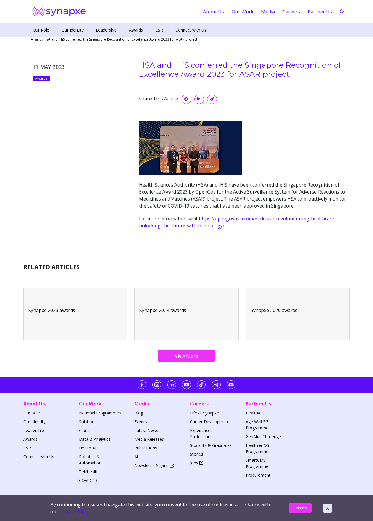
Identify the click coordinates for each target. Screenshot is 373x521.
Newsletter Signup (152, 465)
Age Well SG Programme (257, 425)
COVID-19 (88, 480)
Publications (145, 448)
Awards (136, 30)
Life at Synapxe (204, 413)
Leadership (106, 30)
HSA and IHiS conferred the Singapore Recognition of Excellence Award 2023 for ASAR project (120, 39)
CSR (159, 30)
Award (36, 39)
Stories (196, 454)
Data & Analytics (94, 439)
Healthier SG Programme (257, 448)
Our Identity (72, 30)
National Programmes (100, 413)
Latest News (146, 430)
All (136, 456)
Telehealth (89, 471)
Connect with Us (190, 30)
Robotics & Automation (90, 460)
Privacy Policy (74, 511)
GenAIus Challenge (263, 436)
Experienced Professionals (203, 433)
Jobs (194, 463)
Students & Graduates (211, 445)
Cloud (84, 430)
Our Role (41, 30)
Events (140, 421)
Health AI (87, 448)
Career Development (209, 421)
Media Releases (149, 439)
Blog (138, 413)
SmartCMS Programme (257, 463)
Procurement (258, 475)
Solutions (87, 421)
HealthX (253, 413)
